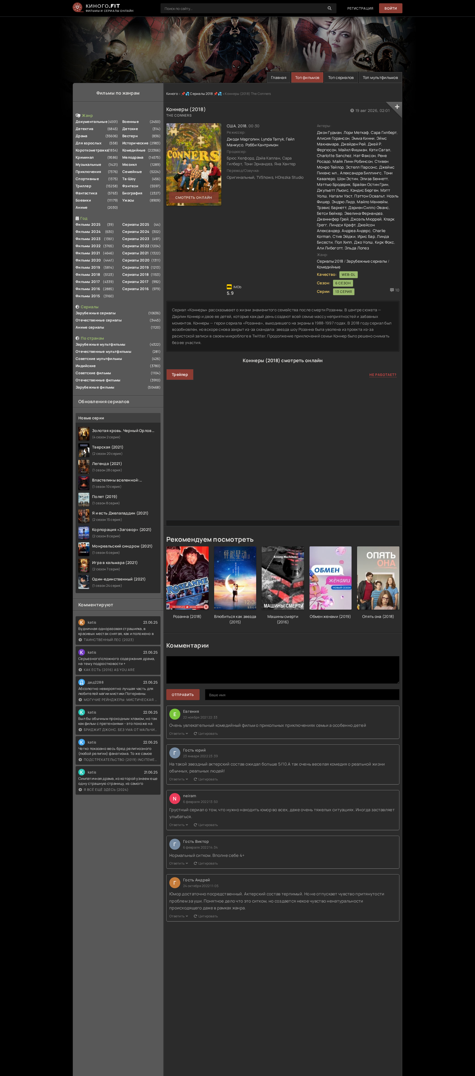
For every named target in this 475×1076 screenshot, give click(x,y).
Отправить (183, 694)
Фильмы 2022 (88, 245)
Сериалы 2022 (135, 245)
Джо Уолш (363, 242)
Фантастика (86, 193)
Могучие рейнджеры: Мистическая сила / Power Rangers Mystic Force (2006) (121, 699)
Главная (278, 77)
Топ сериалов (341, 77)
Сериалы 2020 (136, 260)
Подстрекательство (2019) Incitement (121, 759)
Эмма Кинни (363, 138)
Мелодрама (132, 157)
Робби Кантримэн (261, 144)
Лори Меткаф (356, 132)
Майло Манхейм (372, 201)
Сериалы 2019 (135, 267)
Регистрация (360, 8)
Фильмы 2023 (88, 238)
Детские (130, 128)
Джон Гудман (329, 132)
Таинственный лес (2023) (109, 639)
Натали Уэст (340, 196)
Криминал (85, 157)
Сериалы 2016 (135, 288)
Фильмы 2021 (88, 253)
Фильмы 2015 (88, 295)
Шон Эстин (347, 178)
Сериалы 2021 (135, 253)
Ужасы (128, 200)
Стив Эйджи (344, 236)
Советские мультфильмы (99, 358)
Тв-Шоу (129, 178)
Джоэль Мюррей (366, 219)
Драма (81, 135)
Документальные (91, 121)
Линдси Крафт (342, 224)
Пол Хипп (343, 242)
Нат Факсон (364, 155)
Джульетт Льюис (333, 190)
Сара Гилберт (383, 132)
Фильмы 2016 (88, 288)
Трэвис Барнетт (331, 207)
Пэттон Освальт (369, 196)
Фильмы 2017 (88, 281)
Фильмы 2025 (88, 224)
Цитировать (208, 733)
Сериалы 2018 (135, 274)
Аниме (81, 207)
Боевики (83, 200)
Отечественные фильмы (98, 380)
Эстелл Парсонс (361, 167)
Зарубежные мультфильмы (100, 344)
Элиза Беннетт (374, 178)
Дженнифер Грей (333, 219)
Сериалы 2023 (135, 238)
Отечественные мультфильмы (103, 351)
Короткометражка (92, 150)
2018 (242, 125)
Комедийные (134, 150)
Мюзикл (129, 164)
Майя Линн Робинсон (352, 161)
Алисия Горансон (333, 138)
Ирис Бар (366, 236)
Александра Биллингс (361, 172)
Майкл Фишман (352, 149)
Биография (132, 193)
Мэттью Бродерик (333, 184)
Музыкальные (88, 164)
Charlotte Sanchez (334, 155)
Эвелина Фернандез (363, 213)
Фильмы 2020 (88, 260)
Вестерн (130, 135)
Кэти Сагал (379, 149)
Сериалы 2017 (135, 281)
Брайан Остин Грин (370, 184)
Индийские (86, 365)
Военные (130, 121)
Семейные (132, 171)
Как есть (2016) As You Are (109, 669)
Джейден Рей (353, 144)
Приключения (88, 171)
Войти (391, 8)
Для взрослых (88, 143)
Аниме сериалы (90, 327)
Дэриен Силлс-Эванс (368, 207)
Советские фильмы (93, 372)
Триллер (83, 185)
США (231, 125)
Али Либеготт (330, 248)
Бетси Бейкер (329, 213)
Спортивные (87, 178)
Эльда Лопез (357, 248)
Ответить (176, 733)
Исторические (135, 143)
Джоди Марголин (243, 139)
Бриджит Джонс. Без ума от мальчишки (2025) (121, 729)
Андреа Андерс (356, 230)
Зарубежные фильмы (95, 387)
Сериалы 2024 (135, 231)
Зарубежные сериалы (96, 312)
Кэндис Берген (364, 190)
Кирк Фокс (384, 242)
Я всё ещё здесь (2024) (106, 789)
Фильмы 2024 (88, 231)
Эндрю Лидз (343, 201)
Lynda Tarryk (272, 139)
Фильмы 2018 (88, 274)
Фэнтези (130, 185)
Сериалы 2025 (135, 224)
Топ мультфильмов (380, 77)
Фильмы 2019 (88, 267)
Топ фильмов (307, 77)
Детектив (84, 128)
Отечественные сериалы (99, 320)
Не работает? (383, 374)
